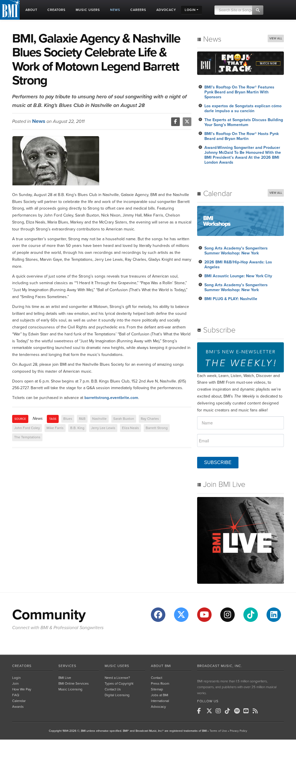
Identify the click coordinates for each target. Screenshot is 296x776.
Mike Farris (55, 428)
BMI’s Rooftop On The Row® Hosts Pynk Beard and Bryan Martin (241, 136)
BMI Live (64, 678)
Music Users (117, 666)
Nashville (99, 419)
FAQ (15, 695)
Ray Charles (150, 419)
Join (15, 683)
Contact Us (113, 689)
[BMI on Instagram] (220, 711)
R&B (82, 419)
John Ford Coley (27, 428)
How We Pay (21, 689)
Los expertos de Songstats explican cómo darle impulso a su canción (243, 108)
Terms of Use (218, 731)
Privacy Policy (238, 731)
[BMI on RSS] (257, 711)
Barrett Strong (157, 428)
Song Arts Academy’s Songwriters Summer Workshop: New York (236, 251)
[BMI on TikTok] (229, 711)
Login (16, 678)
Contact (156, 678)
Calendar (19, 701)
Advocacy (158, 707)
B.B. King (77, 428)
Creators (22, 666)
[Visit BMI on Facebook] (158, 614)
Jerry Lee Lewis (103, 428)
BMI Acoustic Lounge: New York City (238, 276)
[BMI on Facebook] (201, 711)
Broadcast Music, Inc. (219, 666)
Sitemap (157, 689)
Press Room (160, 683)
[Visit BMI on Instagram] (227, 614)
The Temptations (27, 437)
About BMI (161, 666)
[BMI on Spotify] (238, 711)
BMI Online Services (73, 683)
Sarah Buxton (123, 419)
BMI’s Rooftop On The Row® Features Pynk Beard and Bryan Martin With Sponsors (239, 92)
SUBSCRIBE (218, 462)
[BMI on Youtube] (247, 711)
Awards (18, 707)
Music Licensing (70, 689)
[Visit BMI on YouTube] (204, 614)
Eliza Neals (130, 428)
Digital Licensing (117, 695)
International (160, 701)
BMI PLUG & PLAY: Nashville (230, 298)
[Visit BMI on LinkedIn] (274, 614)
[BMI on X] (210, 711)
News (38, 121)
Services (67, 666)
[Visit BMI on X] (181, 614)
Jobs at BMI (159, 695)
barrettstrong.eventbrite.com (111, 397)
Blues (67, 419)
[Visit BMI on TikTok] (250, 614)
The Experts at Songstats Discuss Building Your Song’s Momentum (243, 122)
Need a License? (117, 678)
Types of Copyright (119, 683)
